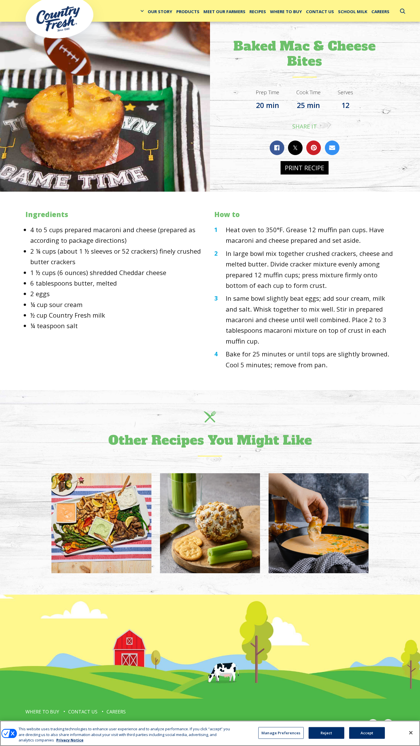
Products (187, 11)
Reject (326, 732)
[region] (210, 733)
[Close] (411, 732)
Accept (367, 732)
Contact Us (320, 11)
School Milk (352, 11)
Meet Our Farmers (224, 11)
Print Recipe (304, 167)
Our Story (160, 11)
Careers (380, 11)
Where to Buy (286, 11)
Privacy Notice (69, 740)
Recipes (257, 11)
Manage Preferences (280, 732)
